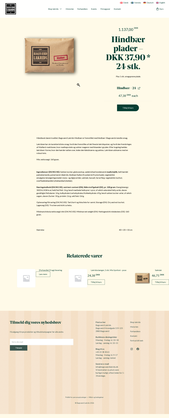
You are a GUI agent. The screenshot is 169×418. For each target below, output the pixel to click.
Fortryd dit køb (136, 340)
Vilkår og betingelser (96, 397)
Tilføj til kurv (127, 108)
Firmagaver (105, 9)
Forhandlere (82, 9)
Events (94, 9)
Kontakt (117, 9)
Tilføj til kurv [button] (96, 282)
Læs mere (43, 274)
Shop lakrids (53, 9)
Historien (70, 9)
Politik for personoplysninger (75, 397)
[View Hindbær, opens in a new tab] (139, 88)
